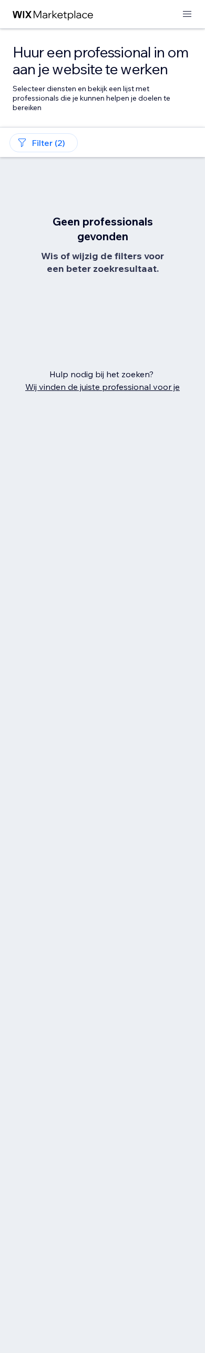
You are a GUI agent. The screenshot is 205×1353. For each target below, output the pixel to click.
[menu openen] (187, 14)
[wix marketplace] (53, 14)
